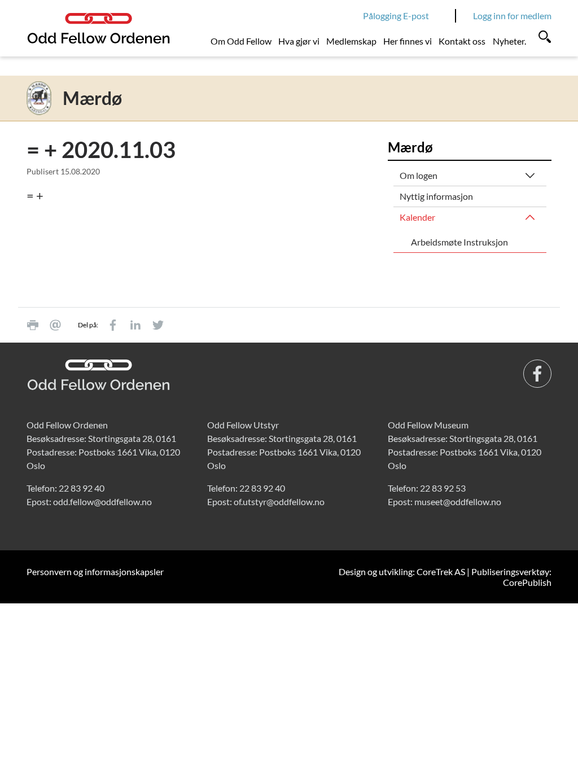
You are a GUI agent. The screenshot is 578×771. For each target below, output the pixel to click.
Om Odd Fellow (241, 41)
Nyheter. (509, 41)
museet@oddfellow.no (457, 501)
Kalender (417, 217)
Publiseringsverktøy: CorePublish (511, 577)
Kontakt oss (462, 41)
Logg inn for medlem (512, 15)
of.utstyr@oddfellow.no (279, 501)
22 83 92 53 (443, 488)
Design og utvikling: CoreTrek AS (402, 571)
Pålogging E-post (396, 15)
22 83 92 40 (81, 488)
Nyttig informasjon (436, 196)
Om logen (418, 175)
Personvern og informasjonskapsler (95, 571)
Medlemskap (351, 41)
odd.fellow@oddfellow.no (102, 501)
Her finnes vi (407, 41)
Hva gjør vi (298, 41)
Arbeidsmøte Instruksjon (459, 241)
